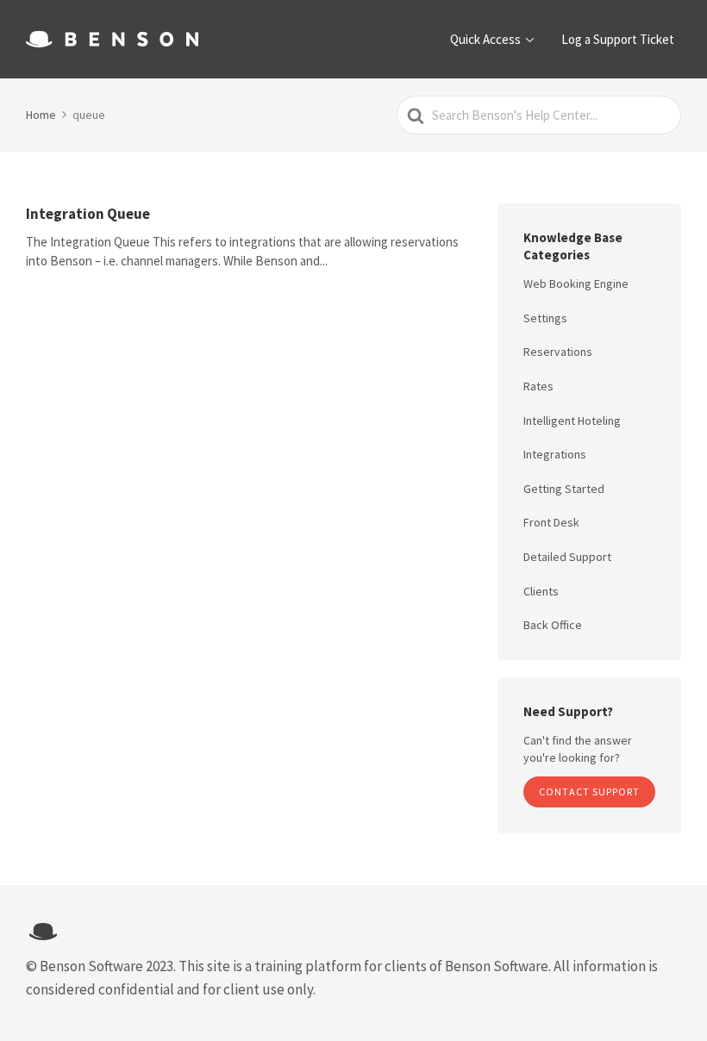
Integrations (554, 454)
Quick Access (485, 39)
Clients (541, 591)
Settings (545, 318)
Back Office (552, 625)
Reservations (557, 351)
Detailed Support (567, 556)
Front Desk (551, 522)
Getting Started (563, 488)
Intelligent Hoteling (572, 420)
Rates (538, 386)
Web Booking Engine (576, 283)
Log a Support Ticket (617, 39)
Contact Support (589, 791)
